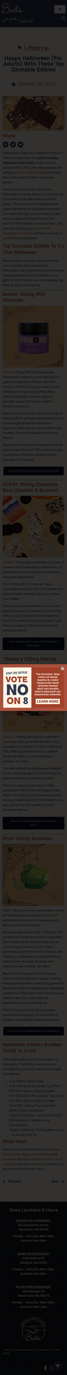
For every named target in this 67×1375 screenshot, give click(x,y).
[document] (33, 687)
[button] (62, 668)
